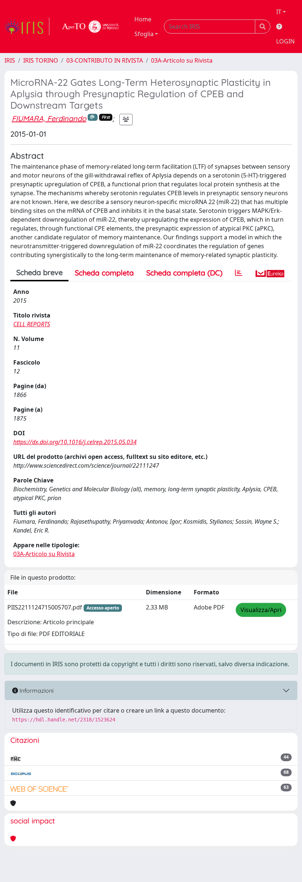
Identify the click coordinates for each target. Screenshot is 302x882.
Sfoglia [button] (144, 34)
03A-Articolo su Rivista (182, 60)
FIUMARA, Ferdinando (49, 118)
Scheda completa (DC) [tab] (184, 272)
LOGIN (285, 41)
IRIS (9, 60)
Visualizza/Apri (260, 610)
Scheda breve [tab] (39, 272)
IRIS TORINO (40, 60)
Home (142, 19)
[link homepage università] (90, 26)
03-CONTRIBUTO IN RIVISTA (104, 60)
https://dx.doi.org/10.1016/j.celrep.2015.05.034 (75, 442)
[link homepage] (26, 26)
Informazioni (35, 690)
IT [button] (278, 12)
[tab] (239, 273)
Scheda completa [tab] (104, 272)
